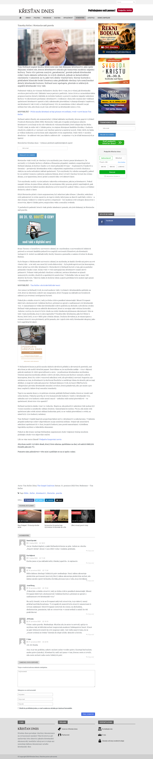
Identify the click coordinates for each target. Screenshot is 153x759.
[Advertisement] (56, 469)
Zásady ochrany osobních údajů (113, 741)
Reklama (63, 722)
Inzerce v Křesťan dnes (70, 729)
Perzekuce (47, 18)
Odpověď (90, 551)
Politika (37, 18)
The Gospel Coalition (45, 486)
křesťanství (41, 493)
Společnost (68, 18)
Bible (26, 493)
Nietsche (51, 493)
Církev (28, 18)
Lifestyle (91, 18)
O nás (21, 722)
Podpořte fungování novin (50, 439)
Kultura (57, 18)
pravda (59, 493)
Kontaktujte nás (107, 729)
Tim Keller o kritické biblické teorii (45, 285)
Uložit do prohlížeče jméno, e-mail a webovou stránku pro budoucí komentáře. (45, 708)
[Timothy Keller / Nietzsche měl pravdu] (56, 47)
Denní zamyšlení (104, 18)
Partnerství (65, 735)
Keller (32, 493)
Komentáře (80, 18)
